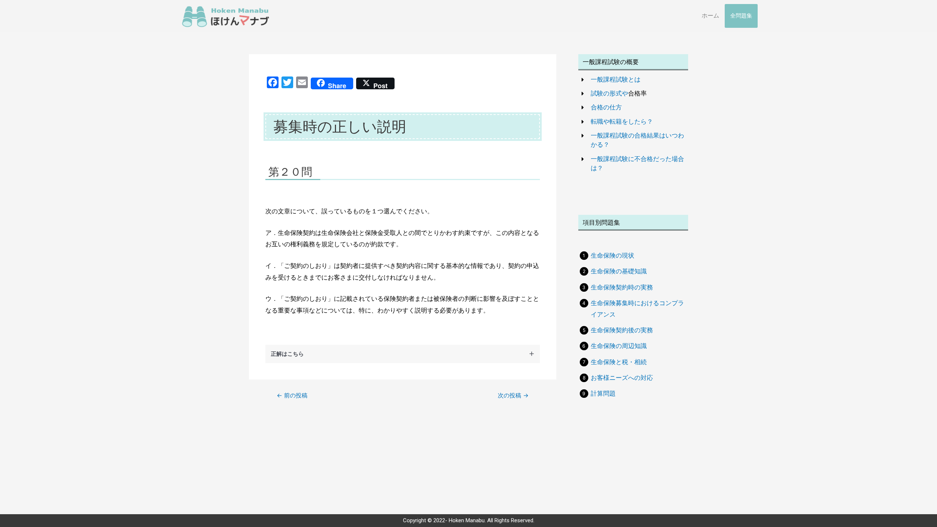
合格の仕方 (606, 107)
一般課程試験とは (616, 79)
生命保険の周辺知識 (619, 346)
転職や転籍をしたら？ (622, 121)
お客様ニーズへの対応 (622, 377)
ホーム (710, 15)
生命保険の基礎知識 (619, 271)
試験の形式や (609, 93)
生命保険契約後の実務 (622, 330)
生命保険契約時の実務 (622, 287)
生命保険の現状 (612, 255)
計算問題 (603, 393)
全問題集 (741, 15)
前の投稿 (292, 396)
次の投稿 (513, 396)
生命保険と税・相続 (619, 362)
